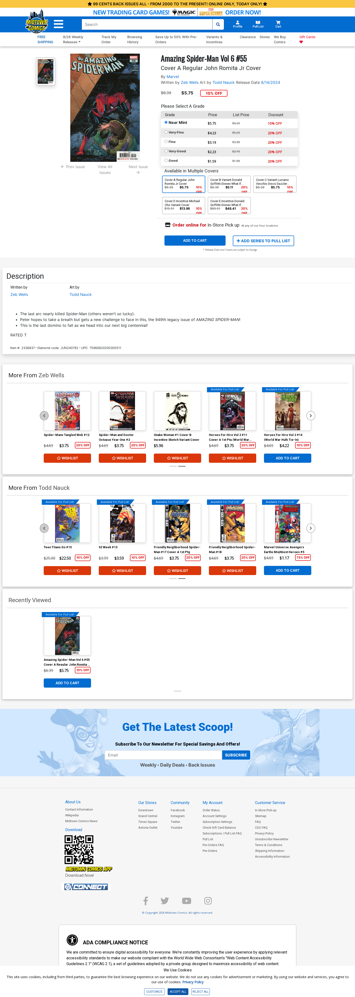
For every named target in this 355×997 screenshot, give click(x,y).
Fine (172, 142)
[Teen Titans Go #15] (67, 523)
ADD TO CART (195, 240)
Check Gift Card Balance (219, 827)
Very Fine (176, 132)
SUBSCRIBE (236, 755)
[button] (58, 24)
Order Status (211, 810)
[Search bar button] (218, 24)
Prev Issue (75, 166)
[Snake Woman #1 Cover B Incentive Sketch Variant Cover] (177, 411)
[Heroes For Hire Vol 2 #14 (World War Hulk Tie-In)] (287, 411)
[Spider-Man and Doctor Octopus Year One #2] (122, 411)
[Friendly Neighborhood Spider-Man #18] (232, 523)
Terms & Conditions (268, 845)
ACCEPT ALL (178, 991)
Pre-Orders (210, 851)
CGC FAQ (261, 827)
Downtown (145, 810)
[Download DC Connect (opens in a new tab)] (95, 887)
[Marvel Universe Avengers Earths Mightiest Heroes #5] (287, 523)
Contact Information (79, 809)
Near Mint (178, 122)
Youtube (176, 827)
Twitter (175, 822)
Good (173, 160)
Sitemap (260, 816)
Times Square (147, 822)
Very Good (177, 151)
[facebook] (146, 903)
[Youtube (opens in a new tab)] (186, 903)
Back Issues (201, 765)
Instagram (178, 816)
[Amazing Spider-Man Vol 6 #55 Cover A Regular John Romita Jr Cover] (67, 635)
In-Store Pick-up (266, 810)
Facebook (178, 810)
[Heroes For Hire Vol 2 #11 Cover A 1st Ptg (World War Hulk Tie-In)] (232, 411)
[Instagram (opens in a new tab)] (208, 903)
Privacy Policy (264, 833)
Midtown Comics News (81, 821)
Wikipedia (72, 815)
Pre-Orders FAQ (213, 845)
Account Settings (215, 816)
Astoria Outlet (147, 827)
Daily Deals (172, 765)
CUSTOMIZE (154, 991)
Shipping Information (269, 851)
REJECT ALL (200, 991)
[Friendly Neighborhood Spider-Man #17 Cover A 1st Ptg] (177, 523)
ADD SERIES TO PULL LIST (265, 240)
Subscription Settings (217, 822)
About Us (73, 802)
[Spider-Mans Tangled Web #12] (67, 411)
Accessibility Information (272, 856)
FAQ (258, 822)
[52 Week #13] (122, 523)
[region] (44, 415)
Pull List (208, 839)
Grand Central (147, 816)
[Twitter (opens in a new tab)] (165, 903)
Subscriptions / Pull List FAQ (222, 833)
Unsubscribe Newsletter (271, 839)
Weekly (148, 765)
